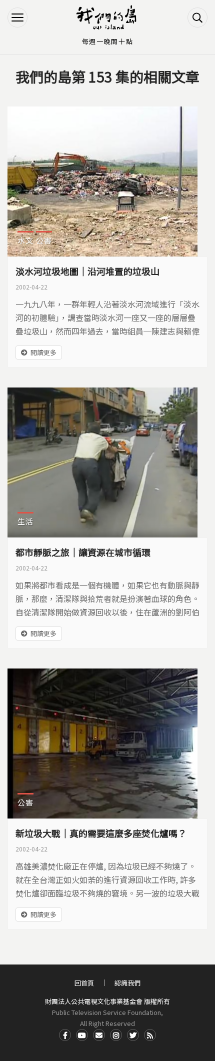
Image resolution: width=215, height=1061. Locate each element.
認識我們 (127, 983)
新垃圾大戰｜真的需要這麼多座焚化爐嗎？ (101, 833)
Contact (99, 1035)
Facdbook (65, 1035)
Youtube (82, 1035)
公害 (44, 240)
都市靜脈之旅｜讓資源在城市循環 (83, 552)
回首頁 (84, 983)
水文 (26, 240)
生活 (26, 521)
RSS (150, 1035)
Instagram (116, 1035)
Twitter (133, 1035)
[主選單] (18, 18)
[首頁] (107, 17)
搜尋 (198, 18)
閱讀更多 (43, 352)
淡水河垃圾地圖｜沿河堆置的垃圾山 (88, 271)
